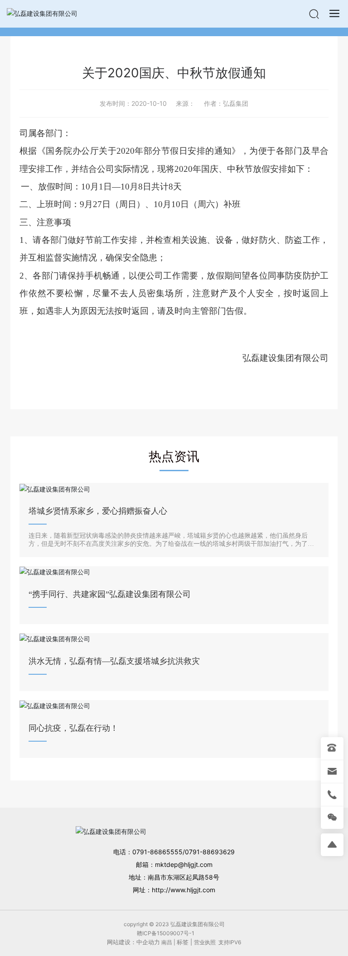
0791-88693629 (210, 852)
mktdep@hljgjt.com (184, 864)
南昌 (166, 942)
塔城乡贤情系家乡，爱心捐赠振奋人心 (98, 511)
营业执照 (205, 942)
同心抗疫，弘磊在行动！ (73, 728)
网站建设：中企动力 (133, 942)
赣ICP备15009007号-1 (165, 933)
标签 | (185, 942)
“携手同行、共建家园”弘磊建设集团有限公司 (110, 594)
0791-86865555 (157, 852)
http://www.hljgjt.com (183, 890)
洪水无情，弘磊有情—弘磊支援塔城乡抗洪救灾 (114, 661)
